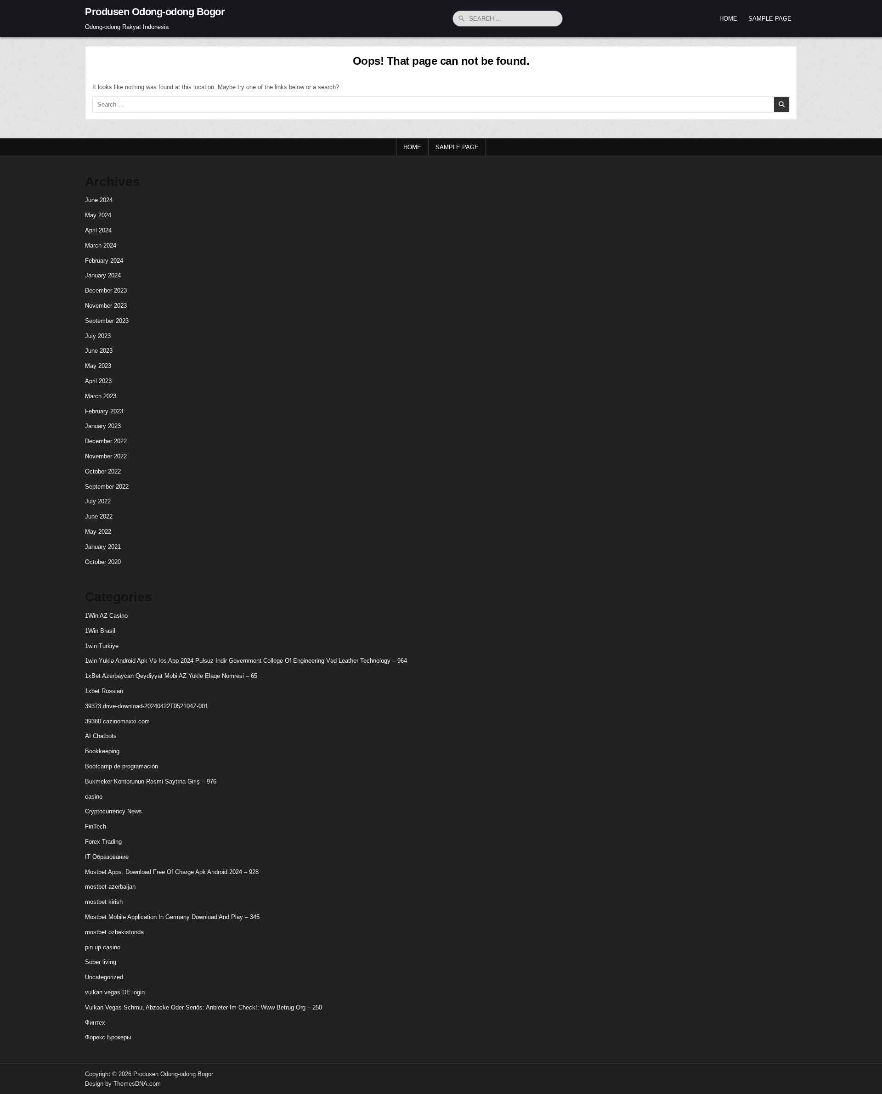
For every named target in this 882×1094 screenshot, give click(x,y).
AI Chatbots (101, 736)
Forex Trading (103, 841)
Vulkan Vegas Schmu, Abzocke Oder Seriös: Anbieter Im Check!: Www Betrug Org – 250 (203, 1007)
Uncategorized (104, 977)
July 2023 (98, 336)
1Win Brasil (100, 630)
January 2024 (103, 275)
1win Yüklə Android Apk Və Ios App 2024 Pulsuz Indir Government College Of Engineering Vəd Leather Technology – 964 (246, 660)
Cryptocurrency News (113, 811)
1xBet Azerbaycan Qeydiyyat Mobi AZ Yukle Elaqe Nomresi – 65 (171, 675)
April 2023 (98, 381)
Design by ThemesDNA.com (123, 1083)
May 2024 (98, 215)
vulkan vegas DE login (115, 992)
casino (93, 796)
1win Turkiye (102, 646)
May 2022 (98, 531)
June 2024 (99, 200)
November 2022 (106, 456)
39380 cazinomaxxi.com (117, 721)
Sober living (100, 962)
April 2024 (98, 230)
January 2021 (103, 546)
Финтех (95, 1022)
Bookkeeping (102, 751)
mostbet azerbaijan (110, 886)
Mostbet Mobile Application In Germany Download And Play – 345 (172, 917)
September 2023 (107, 320)
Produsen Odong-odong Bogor (155, 11)
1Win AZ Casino (106, 615)
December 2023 (106, 290)
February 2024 (104, 260)
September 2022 (107, 486)
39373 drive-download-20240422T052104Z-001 (146, 706)
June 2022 (99, 516)
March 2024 (100, 245)
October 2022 (103, 471)
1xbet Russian (104, 691)
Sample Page (770, 18)
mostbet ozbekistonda (114, 932)
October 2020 (103, 561)
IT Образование (107, 856)
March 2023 (100, 396)
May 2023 (98, 365)
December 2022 (106, 441)
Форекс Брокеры (108, 1037)
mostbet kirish (104, 901)
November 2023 (106, 305)
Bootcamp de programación (121, 766)
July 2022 (98, 501)
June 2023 (99, 350)
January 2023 (103, 426)
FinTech (95, 826)
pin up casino (102, 947)
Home (728, 18)
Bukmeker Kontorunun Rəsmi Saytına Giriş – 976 (150, 781)
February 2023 (104, 411)
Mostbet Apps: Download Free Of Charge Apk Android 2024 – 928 (172, 871)
